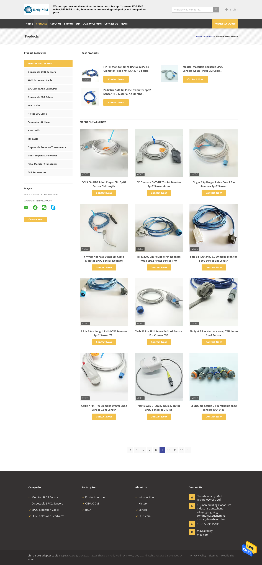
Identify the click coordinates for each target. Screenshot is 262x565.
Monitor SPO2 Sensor (40, 63)
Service (143, 509)
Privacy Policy (198, 555)
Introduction (146, 497)
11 (175, 450)
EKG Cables (34, 105)
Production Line (95, 497)
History (143, 503)
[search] (216, 9)
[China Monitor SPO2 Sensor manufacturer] (36, 9)
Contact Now (116, 79)
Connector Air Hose (39, 122)
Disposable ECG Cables (40, 97)
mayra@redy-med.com (205, 532)
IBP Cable (33, 138)
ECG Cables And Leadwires (42, 88)
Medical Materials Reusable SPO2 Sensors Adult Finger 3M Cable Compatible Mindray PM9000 (203, 70)
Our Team (145, 516)
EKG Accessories (37, 172)
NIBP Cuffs (34, 130)
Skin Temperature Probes (42, 155)
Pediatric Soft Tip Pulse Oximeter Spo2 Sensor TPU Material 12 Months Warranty (127, 93)
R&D (88, 509)
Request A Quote (225, 23)
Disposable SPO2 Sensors (42, 71)
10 (168, 450)
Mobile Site (227, 555)
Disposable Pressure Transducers (47, 147)
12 (181, 450)
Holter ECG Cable (37, 113)
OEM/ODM (92, 503)
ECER (31, 559)
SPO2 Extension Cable (40, 80)
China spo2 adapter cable (43, 555)
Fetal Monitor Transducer (42, 163)
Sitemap (214, 555)
